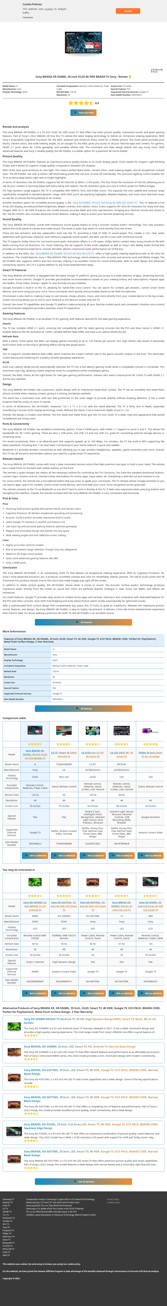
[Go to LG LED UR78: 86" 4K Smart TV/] (122, 738)
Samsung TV (8, 1199)
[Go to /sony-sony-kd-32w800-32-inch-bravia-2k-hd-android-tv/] (14, 1027)
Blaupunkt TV (9, 1242)
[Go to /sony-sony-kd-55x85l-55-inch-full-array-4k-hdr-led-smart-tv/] (14, 1133)
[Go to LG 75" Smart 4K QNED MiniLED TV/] (64, 738)
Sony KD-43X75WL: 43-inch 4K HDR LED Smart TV (64, 906)
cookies (49, 8)
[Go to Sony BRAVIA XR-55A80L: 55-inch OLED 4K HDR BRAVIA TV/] (35, 738)
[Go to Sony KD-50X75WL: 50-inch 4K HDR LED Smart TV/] (93, 890)
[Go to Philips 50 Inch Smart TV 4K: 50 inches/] (150, 738)
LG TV (5, 1208)
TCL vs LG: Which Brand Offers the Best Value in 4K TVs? (51, 1211)
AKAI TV (6, 1255)
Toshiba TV (7, 1221)
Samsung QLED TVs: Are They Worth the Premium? (49, 1205)
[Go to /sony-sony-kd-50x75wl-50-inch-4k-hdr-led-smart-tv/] (14, 1078)
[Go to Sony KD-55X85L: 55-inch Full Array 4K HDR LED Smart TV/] (150, 890)
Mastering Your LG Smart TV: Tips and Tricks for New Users (53, 1202)
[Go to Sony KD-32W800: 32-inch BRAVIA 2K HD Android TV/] (35, 890)
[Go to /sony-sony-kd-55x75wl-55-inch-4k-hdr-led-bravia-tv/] (14, 1160)
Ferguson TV (8, 1230)
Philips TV (7, 1233)
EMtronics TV (9, 1236)
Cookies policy (113, 1202)
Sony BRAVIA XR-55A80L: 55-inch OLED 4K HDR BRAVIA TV (35, 754)
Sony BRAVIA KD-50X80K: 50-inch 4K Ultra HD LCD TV (121, 906)
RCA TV (6, 1224)
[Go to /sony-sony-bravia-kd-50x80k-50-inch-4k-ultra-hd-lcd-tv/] (14, 1105)
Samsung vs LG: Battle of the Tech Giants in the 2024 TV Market (55, 1208)
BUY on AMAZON (38, 855)
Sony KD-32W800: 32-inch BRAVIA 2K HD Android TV (35, 906)
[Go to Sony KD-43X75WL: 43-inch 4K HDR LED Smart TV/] (64, 890)
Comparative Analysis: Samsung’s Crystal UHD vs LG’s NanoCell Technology (60, 1199)
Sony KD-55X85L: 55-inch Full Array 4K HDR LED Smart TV (105, 202)
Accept (128, 11)
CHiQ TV (6, 1252)
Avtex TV (6, 1239)
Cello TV (6, 1205)
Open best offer (86, 112)
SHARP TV (7, 1211)
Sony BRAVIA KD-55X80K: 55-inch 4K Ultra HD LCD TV (65, 253)
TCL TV (6, 1214)
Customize (28, 17)
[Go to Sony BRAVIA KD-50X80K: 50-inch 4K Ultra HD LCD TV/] (122, 890)
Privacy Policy (113, 1199)
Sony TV (6, 1227)
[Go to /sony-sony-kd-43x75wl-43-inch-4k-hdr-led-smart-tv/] (14, 1052)
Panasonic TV (9, 1218)
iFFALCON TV (8, 1249)
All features (86, 622)
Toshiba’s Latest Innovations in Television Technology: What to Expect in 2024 (61, 1214)
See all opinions (86, 1181)
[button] (157, 71)
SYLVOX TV (7, 1246)
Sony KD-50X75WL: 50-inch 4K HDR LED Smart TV (93, 906)
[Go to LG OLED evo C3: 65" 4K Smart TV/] (93, 738)
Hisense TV (8, 1202)
